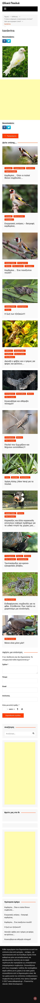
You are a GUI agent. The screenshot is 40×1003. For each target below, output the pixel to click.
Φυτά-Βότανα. (10, 357)
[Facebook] (4, 41)
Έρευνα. (19, 556)
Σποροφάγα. (9, 219)
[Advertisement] (20, 99)
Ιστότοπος (6, 696)
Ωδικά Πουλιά (10, 3)
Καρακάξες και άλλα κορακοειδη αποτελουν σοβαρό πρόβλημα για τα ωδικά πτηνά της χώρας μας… (20, 523)
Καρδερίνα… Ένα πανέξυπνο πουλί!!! (18, 922)
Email (4, 686)
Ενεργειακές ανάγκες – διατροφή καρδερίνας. (16, 916)
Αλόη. (7, 477)
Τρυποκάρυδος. (22, 559)
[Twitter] (9, 41)
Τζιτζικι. (8, 310)
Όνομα (4, 677)
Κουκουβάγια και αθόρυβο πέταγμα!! (17, 939)
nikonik (5, 984)
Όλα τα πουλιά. (19, 216)
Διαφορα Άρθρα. (19, 168)
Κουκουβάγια (21, 394)
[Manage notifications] (35, 998)
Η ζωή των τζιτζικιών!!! (15, 314)
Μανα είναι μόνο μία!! (14, 643)
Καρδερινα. (30, 168)
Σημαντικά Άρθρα (11, 171)
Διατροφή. (8, 168)
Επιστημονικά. (22, 263)
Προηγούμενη (11, 136)
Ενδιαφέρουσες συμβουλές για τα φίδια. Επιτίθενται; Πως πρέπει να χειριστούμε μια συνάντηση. (20, 606)
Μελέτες (8, 266)
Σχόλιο (5, 664)
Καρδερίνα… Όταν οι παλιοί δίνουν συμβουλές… (17, 908)
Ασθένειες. (9, 351)
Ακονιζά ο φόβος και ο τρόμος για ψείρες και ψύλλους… (19, 933)
